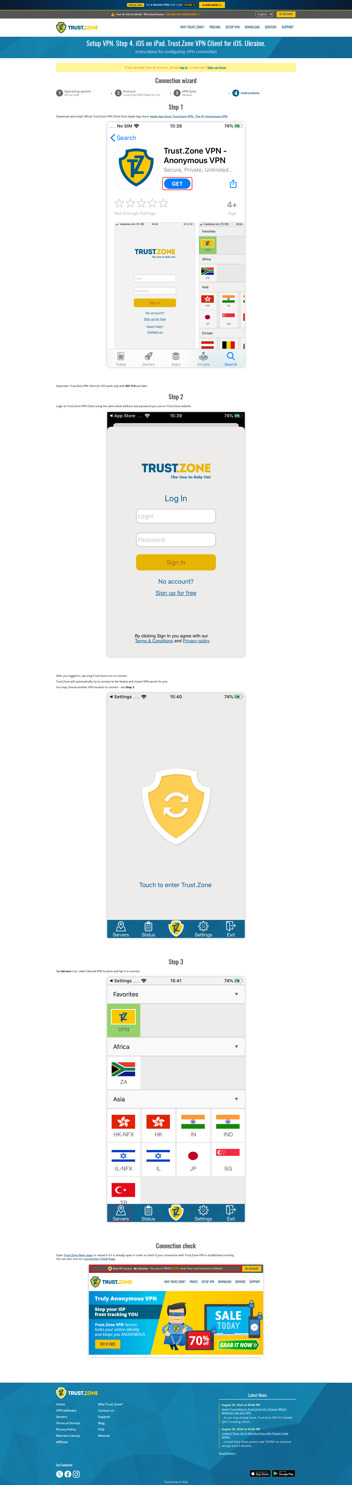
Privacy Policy (66, 1429)
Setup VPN (232, 27)
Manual (104, 1435)
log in (184, 67)
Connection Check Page (99, 1259)
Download (252, 27)
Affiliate (62, 1442)
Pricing (215, 27)
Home (60, 1404)
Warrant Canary (68, 1435)
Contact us (106, 1410)
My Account (286, 14)
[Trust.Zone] (77, 28)
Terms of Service (68, 1423)
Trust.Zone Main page (78, 1255)
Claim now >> (212, 5)
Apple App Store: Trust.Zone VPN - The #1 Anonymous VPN (189, 116)
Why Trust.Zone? (192, 27)
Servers (270, 27)
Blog (101, 1423)
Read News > (227, 1453)
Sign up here (216, 67)
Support (288, 27)
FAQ (101, 1429)
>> (183, 14)
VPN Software (66, 1410)
